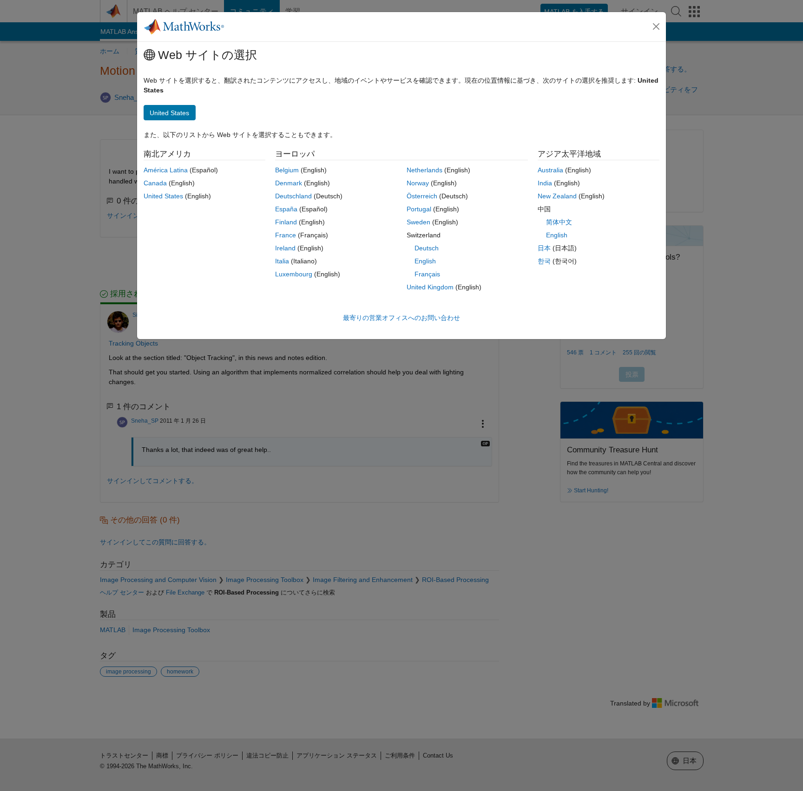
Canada (155, 183)
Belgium (287, 170)
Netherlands (424, 170)
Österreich (422, 196)
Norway (418, 183)
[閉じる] (656, 26)
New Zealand (557, 196)
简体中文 (559, 222)
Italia (282, 261)
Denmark (288, 183)
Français (427, 274)
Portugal (419, 209)
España (286, 209)
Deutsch (427, 248)
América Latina (166, 170)
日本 (544, 248)
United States (163, 196)
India (545, 183)
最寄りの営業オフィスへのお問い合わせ (401, 317)
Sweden (418, 222)
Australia (550, 170)
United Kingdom (430, 287)
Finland (286, 222)
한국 (544, 261)
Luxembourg (293, 274)
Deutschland (293, 196)
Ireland (285, 248)
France (285, 235)
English (425, 261)
